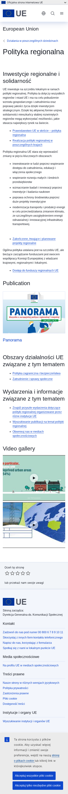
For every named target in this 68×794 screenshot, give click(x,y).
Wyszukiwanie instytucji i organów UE (26, 721)
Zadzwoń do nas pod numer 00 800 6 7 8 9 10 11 (33, 632)
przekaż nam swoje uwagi (26, 582)
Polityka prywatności (15, 688)
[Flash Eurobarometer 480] (34, 478)
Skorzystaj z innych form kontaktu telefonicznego (33, 637)
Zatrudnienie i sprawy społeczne (33, 378)
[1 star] (7, 573)
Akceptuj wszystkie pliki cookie (34, 775)
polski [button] (43, 13)
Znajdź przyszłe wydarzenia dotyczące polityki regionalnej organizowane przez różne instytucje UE (37, 412)
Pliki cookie (10, 698)
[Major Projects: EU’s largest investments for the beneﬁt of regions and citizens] (34, 525)
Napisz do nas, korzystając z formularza (27, 642)
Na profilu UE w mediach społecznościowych (31, 665)
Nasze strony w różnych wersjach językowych (31, 682)
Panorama (12, 340)
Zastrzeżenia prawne (16, 693)
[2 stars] (10, 573)
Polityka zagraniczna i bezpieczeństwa (37, 373)
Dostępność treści (14, 703)
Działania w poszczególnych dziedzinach (32, 40)
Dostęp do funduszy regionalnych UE (36, 270)
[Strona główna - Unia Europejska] (21, 13)
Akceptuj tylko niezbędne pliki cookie (38, 785)
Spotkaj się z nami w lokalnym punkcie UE (29, 648)
